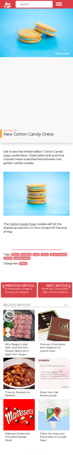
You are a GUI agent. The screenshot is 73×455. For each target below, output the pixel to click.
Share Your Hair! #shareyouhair (49, 394)
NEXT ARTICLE (57, 285)
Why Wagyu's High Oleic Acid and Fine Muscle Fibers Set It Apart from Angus (17, 349)
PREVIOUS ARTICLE (19, 285)
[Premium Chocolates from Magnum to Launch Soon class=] (54, 325)
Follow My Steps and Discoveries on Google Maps (53, 437)
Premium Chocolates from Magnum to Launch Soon (52, 347)
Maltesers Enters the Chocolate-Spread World (17, 437)
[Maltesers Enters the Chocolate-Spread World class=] (19, 414)
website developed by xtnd (36, 453)
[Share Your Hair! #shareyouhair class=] (54, 373)
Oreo (6, 155)
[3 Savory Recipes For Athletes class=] (19, 373)
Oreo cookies (58, 254)
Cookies (26, 254)
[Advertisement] (36, 92)
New (36, 254)
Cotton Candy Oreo (23, 224)
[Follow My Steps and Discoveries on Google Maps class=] (54, 414)
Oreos (8, 258)
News (15, 254)
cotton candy (22, 258)
